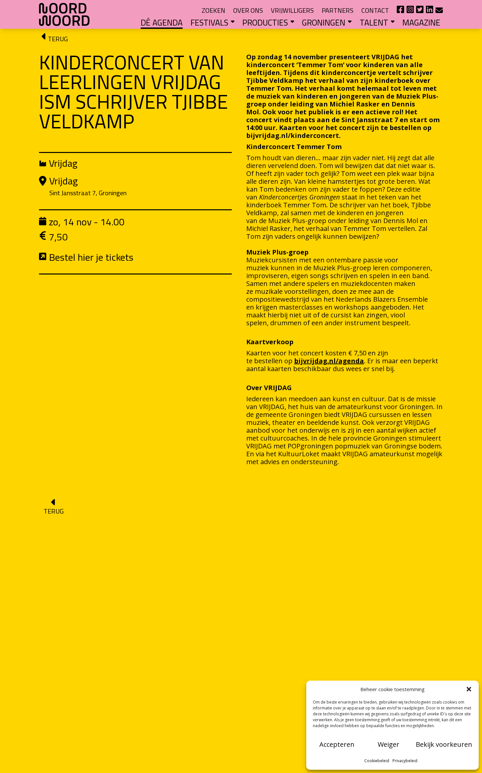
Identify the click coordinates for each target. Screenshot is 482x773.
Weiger (388, 744)
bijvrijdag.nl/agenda (329, 360)
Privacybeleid (404, 761)
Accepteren (336, 744)
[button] (469, 689)
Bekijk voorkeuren (444, 744)
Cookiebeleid (376, 761)
